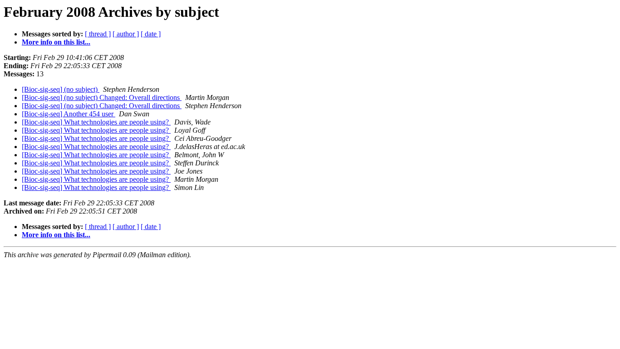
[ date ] (151, 34)
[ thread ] (98, 34)
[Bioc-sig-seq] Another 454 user (68, 114)
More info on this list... (56, 42)
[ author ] (126, 34)
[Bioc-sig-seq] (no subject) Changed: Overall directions (102, 97)
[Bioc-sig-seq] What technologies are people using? (96, 122)
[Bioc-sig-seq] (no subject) (60, 89)
